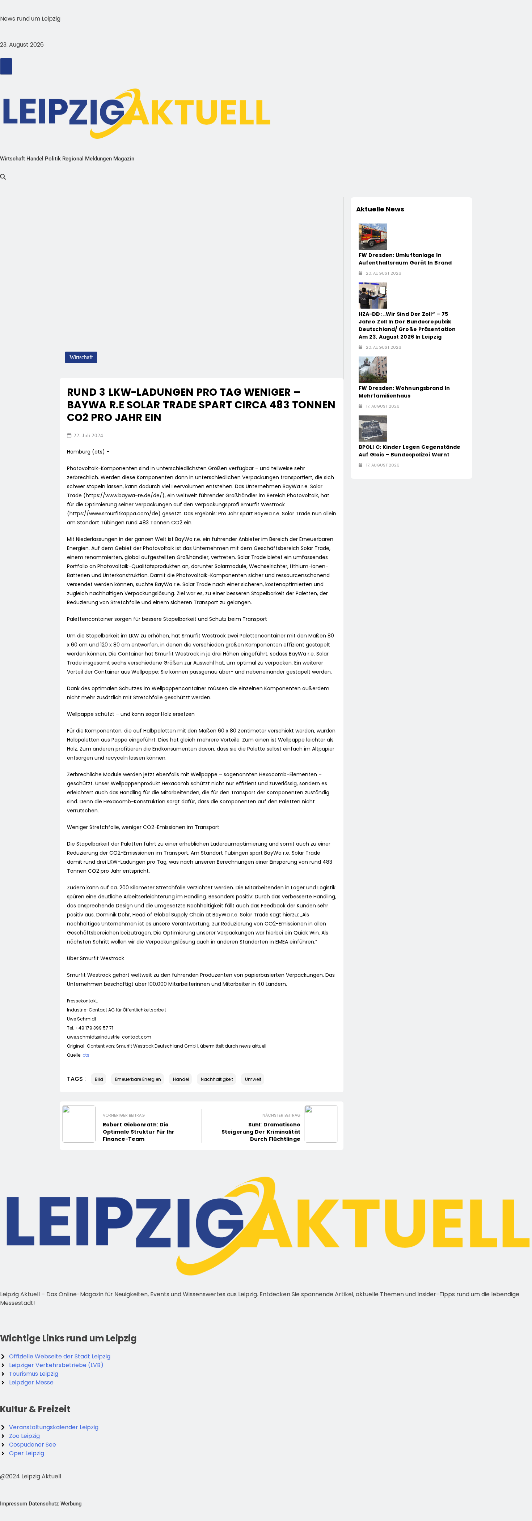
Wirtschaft (12, 158)
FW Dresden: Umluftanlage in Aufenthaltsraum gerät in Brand (405, 259)
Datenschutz (44, 1503)
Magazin (123, 158)
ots (86, 1055)
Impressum (13, 1503)
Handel (34, 158)
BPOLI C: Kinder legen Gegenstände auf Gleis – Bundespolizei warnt (409, 450)
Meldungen (98, 158)
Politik (53, 158)
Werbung (71, 1503)
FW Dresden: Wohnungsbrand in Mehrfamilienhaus (404, 391)
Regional (73, 158)
